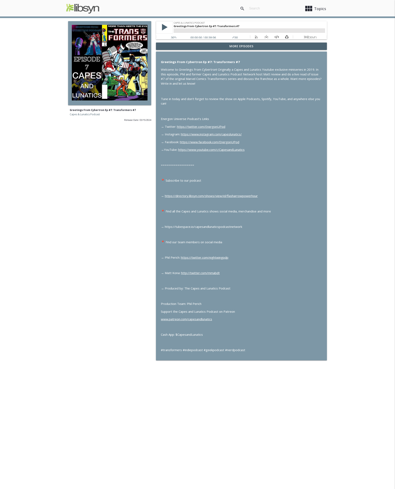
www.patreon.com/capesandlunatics (186, 319)
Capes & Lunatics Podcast (85, 114)
